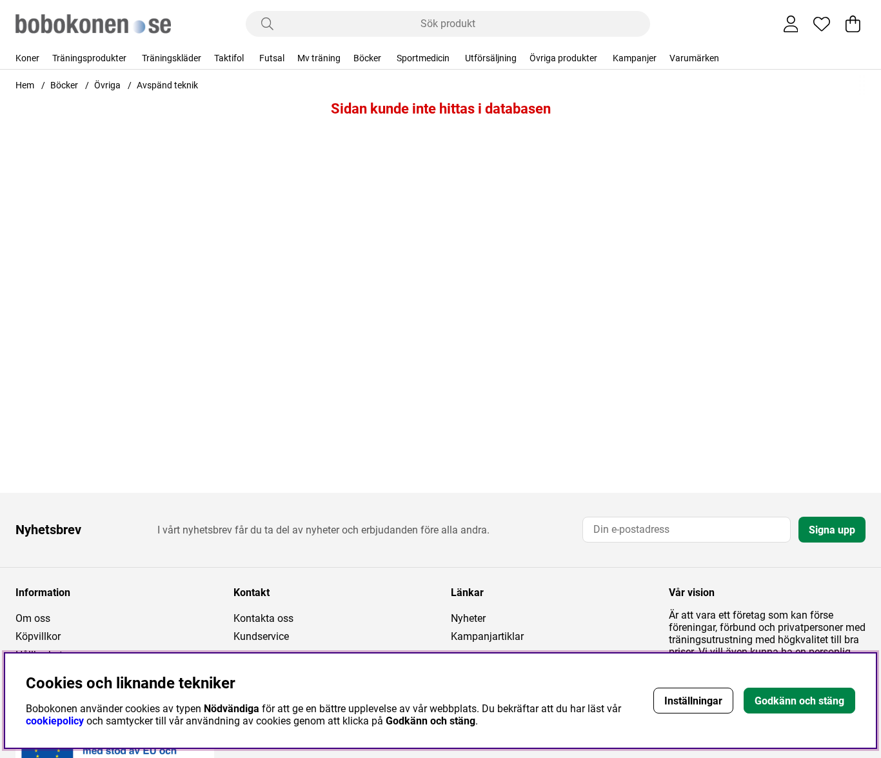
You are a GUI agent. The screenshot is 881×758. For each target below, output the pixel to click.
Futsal (271, 58)
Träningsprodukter (89, 58)
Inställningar (693, 701)
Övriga (107, 85)
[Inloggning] (791, 23)
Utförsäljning (491, 58)
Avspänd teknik (167, 85)
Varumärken (694, 58)
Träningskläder (171, 58)
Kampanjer (635, 58)
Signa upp (832, 530)
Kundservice (261, 636)
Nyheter (468, 618)
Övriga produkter (563, 58)
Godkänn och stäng (799, 701)
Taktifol (229, 58)
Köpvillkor (38, 636)
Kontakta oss (263, 618)
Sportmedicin (423, 58)
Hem (24, 85)
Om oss (32, 618)
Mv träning (319, 58)
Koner (27, 58)
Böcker (367, 58)
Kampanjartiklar (487, 636)
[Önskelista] (821, 23)
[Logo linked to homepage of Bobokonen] (93, 24)
